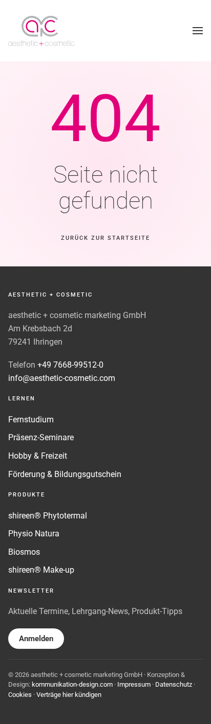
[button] (198, 30)
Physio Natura (33, 533)
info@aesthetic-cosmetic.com (61, 378)
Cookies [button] (20, 694)
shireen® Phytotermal (47, 516)
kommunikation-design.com (72, 684)
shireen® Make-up (41, 570)
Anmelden (36, 638)
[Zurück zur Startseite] (41, 30)
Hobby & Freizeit (37, 456)
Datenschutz (173, 684)
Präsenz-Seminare (41, 437)
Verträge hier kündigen (68, 694)
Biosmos (24, 552)
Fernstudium (31, 419)
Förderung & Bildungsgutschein (64, 474)
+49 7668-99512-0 (70, 365)
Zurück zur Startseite (105, 238)
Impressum (134, 684)
